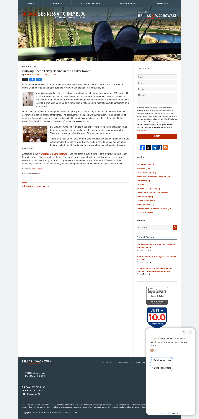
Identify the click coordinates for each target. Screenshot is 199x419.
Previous (27, 186)
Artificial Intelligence (148, 189)
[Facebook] (142, 147)
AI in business (145, 205)
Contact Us (162, 3)
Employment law (146, 173)
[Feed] (166, 147)
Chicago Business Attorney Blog (53, 15)
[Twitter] (148, 147)
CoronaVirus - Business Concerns (154, 193)
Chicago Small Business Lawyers (154, 209)
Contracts (143, 181)
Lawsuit (142, 185)
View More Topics (145, 213)
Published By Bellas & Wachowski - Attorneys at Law (157, 15)
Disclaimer (135, 362)
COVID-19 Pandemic (148, 201)
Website (57, 3)
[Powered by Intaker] (176, 413)
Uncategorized (36, 169)
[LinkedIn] (154, 147)
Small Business (146, 165)
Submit (157, 136)
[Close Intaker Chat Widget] (190, 332)
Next (46, 186)
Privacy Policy (141, 130)
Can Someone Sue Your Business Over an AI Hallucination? (156, 245)
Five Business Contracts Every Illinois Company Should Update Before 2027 (154, 269)
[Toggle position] (184, 332)
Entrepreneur (145, 197)
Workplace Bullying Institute (52, 154)
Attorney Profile (90, 3)
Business (144, 169)
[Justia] (160, 147)
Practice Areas (128, 3)
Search (175, 227)
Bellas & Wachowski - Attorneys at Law (60, 412)
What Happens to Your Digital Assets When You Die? (157, 257)
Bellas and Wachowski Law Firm (153, 177)
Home (31, 3)
